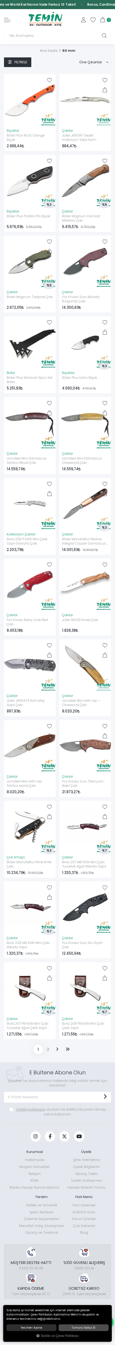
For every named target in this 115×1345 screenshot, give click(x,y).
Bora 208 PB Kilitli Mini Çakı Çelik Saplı (83, 1026)
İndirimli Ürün (84, 1212)
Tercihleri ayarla (31, 1327)
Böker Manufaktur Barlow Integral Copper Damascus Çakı (84, 542)
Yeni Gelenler (84, 1205)
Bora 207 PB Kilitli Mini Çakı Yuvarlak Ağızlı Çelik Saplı (27, 1026)
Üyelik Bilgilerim (86, 1166)
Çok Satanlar (84, 1226)
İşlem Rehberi (41, 1212)
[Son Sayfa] (68, 1049)
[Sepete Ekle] (49, 90)
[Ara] (104, 36)
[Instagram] (35, 1136)
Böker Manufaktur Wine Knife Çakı (29, 864)
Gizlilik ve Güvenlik (41, 1205)
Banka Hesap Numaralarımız (34, 1187)
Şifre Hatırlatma (86, 1160)
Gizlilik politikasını (30, 1109)
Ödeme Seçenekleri (41, 1219)
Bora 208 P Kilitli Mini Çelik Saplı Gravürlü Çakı (27, 541)
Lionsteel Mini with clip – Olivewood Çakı (81, 703)
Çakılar (67, 130)
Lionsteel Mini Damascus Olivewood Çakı (82, 460)
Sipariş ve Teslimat (41, 1232)
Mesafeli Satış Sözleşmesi (41, 1226)
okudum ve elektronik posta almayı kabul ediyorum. (61, 1112)
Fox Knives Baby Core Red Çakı (27, 622)
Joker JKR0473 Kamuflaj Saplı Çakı (25, 703)
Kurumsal (34, 1151)
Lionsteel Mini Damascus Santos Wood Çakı (27, 460)
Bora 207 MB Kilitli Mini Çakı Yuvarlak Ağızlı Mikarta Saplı (84, 864)
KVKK (34, 1180)
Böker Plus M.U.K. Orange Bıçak (26, 137)
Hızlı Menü (84, 1197)
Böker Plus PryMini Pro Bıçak (28, 216)
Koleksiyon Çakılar (21, 534)
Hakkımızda (34, 1160)
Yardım (41, 1197)
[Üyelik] (83, 19)
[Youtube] (79, 1136)
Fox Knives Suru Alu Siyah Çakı (82, 945)
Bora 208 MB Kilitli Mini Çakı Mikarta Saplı (28, 945)
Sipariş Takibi (86, 1173)
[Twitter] (64, 1136)
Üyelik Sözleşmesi (86, 1180)
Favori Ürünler (84, 1219)
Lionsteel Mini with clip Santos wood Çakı (24, 783)
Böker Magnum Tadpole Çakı (30, 297)
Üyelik (86, 1151)
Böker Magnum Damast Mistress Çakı (81, 218)
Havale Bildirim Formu (86, 1187)
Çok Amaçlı (16, 857)
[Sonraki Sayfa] (57, 1049)
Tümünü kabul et (83, 1327)
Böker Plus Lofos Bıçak (79, 377)
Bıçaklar (13, 130)
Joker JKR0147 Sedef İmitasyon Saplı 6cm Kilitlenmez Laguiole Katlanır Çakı (84, 138)
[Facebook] (50, 1136)
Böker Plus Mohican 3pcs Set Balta (29, 380)
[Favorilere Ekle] (49, 80)
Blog (84, 1232)
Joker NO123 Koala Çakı (80, 620)
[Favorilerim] (93, 19)
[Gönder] (105, 1097)
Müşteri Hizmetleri (34, 1166)
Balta (11, 372)
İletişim (35, 1173)
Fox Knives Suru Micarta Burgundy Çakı (80, 299)
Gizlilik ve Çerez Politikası (60, 1335)
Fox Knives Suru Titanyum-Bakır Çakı (83, 783)
